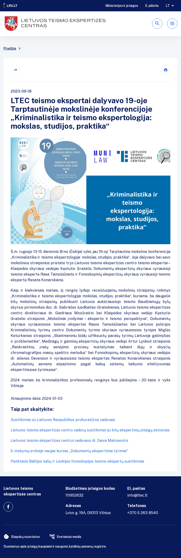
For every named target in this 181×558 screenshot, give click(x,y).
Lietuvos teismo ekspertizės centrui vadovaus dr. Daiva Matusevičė (69, 440)
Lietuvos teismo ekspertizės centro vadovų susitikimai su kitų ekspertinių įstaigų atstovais (90, 430)
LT (168, 6)
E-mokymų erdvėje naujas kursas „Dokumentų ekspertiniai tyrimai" (69, 451)
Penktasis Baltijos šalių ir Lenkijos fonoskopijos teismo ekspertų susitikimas (77, 461)
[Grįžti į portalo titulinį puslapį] (11, 5)
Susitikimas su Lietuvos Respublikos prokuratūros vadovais (63, 419)
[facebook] (8, 506)
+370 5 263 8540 (142, 513)
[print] (165, 70)
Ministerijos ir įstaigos (121, 6)
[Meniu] (172, 23)
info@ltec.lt (137, 495)
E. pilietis (152, 6)
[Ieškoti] (157, 23)
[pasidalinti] (15, 70)
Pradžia (10, 48)
